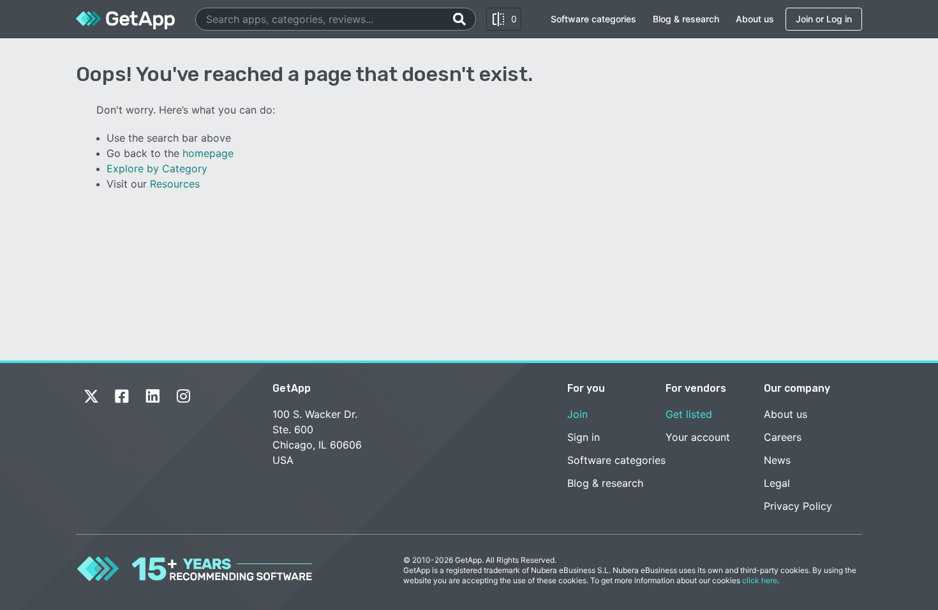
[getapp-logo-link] (125, 19)
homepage (208, 153)
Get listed (689, 414)
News (777, 460)
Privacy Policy (798, 506)
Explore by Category (157, 168)
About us (755, 18)
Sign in (583, 437)
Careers (782, 437)
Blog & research (686, 18)
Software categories (593, 18)
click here (759, 580)
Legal (777, 483)
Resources (175, 183)
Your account (698, 437)
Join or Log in (824, 18)
